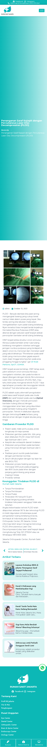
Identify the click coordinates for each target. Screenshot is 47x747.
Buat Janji (8, 745)
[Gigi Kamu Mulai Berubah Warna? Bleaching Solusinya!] (9, 628)
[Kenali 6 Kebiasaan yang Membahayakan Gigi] (9, 590)
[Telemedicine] (39, 741)
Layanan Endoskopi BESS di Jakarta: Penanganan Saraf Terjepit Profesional (27, 568)
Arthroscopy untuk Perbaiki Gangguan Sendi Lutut (27, 644)
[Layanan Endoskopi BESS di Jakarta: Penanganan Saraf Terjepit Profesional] (9, 569)
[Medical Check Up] (23, 741)
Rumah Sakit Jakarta (12, 484)
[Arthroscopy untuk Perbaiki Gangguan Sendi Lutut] (9, 646)
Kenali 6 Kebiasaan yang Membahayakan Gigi (26, 587)
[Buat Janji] (8, 741)
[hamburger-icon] (41, 10)
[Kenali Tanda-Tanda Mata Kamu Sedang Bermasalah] (9, 610)
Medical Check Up (23, 745)
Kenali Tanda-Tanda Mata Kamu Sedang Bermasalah (26, 607)
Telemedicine (39, 745)
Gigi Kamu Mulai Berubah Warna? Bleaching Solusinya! (27, 626)
